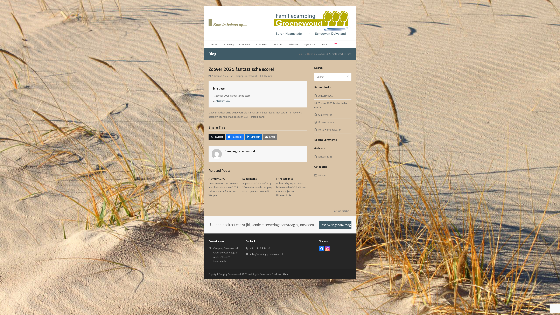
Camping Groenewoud (246, 76)
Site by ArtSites (280, 274)
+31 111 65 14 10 (260, 248)
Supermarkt (249, 178)
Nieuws (268, 76)
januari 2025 (325, 157)
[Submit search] (348, 76)
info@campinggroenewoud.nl (266, 254)
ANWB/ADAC (223, 101)
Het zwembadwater (329, 130)
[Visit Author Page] (217, 154)
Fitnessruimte (284, 178)
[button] (217, 137)
